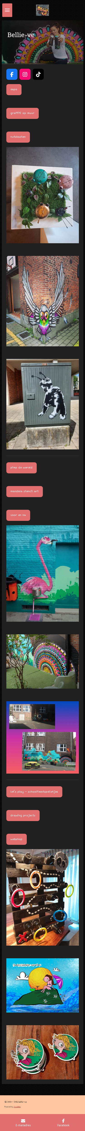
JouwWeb (17, 1107)
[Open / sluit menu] (7, 10)
